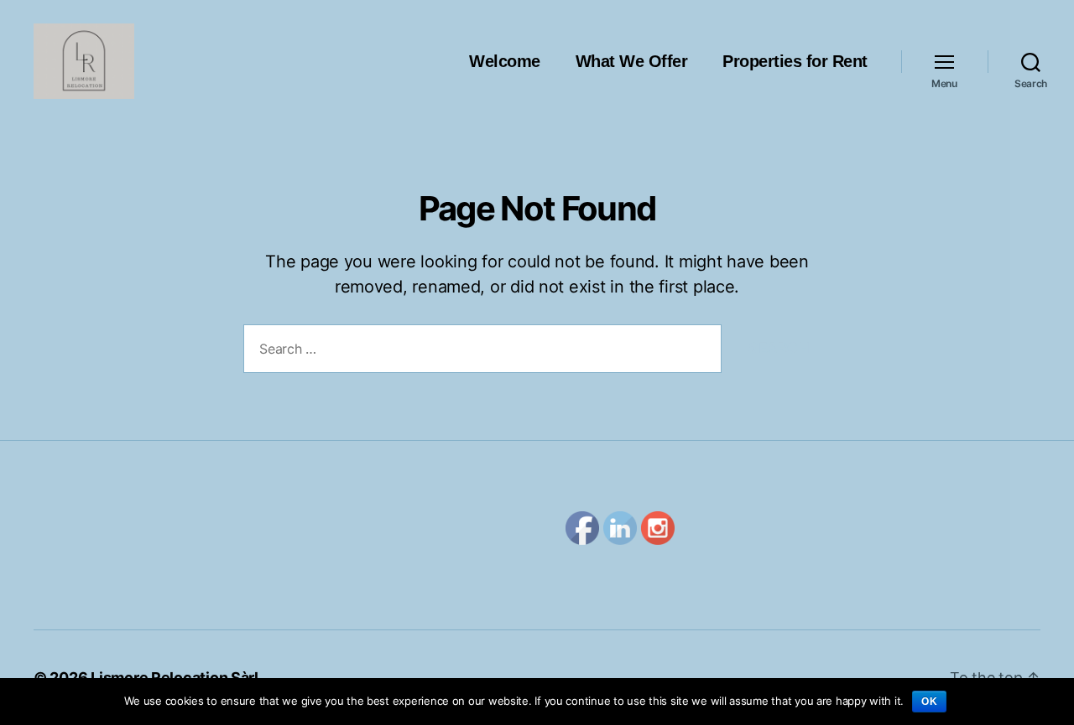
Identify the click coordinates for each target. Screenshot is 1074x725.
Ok (929, 701)
